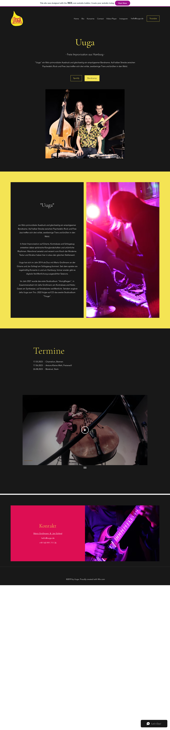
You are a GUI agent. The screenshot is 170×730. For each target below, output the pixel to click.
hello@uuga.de (137, 18)
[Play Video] (85, 430)
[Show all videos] (85, 467)
